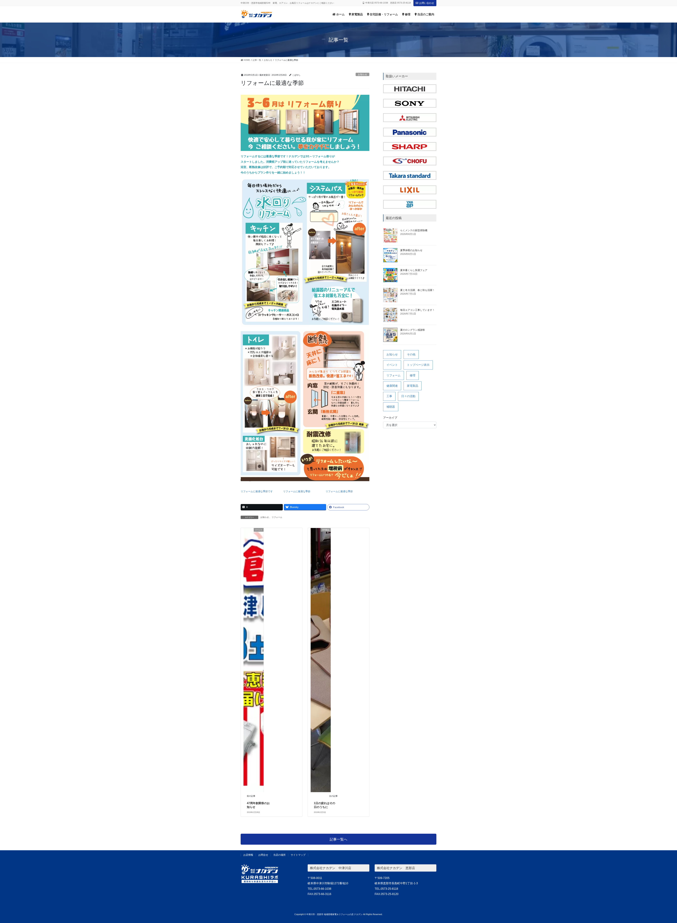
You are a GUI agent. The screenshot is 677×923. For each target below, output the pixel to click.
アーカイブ (390, 417)
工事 (389, 396)
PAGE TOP (659, 892)
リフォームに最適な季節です (257, 491)
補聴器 (390, 406)
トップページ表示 (418, 364)
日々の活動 (408, 396)
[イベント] (253, 659)
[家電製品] (321, 659)
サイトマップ (298, 854)
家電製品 (412, 385)
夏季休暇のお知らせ (411, 250)
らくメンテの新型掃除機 (413, 230)
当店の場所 (279, 854)
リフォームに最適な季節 (296, 491)
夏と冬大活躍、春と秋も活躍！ (417, 290)
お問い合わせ (426, 3)
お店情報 (248, 854)
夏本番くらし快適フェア (413, 270)
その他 (411, 354)
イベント (392, 364)
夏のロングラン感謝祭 (412, 329)
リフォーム (277, 517)
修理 (412, 375)
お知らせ (362, 74)
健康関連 (392, 385)
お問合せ (263, 854)
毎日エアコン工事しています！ (417, 310)
